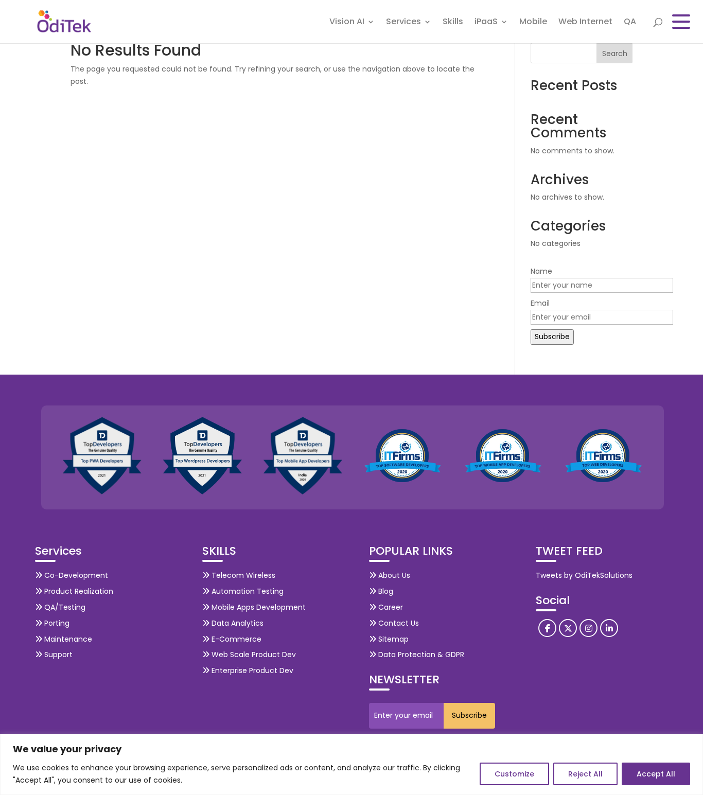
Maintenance (67, 639)
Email (540, 303)
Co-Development (75, 575)
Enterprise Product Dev (251, 670)
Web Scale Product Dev (252, 654)
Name (541, 271)
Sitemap (392, 639)
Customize (514, 774)
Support (57, 654)
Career (389, 607)
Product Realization (77, 591)
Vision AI (346, 22)
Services (403, 22)
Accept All (656, 774)
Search (614, 53)
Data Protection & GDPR (420, 654)
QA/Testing (63, 607)
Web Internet (585, 22)
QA (630, 22)
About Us (393, 575)
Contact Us (397, 623)
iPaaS (486, 22)
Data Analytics (236, 623)
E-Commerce (235, 639)
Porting (55, 623)
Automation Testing (246, 591)
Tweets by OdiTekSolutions (584, 575)
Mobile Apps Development (257, 607)
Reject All (585, 774)
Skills (453, 22)
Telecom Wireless (242, 575)
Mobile (533, 22)
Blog (384, 591)
